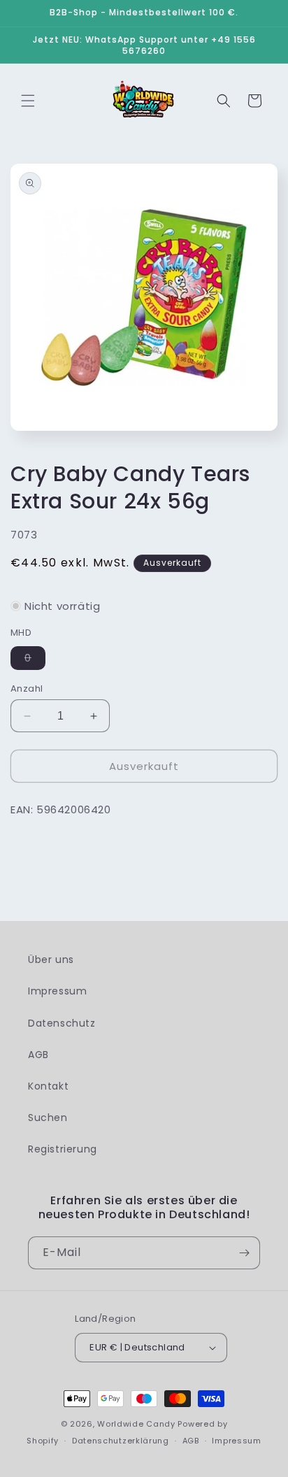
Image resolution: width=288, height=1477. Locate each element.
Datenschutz (62, 1023)
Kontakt (48, 1086)
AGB (38, 1055)
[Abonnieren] (244, 1252)
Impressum (57, 991)
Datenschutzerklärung (120, 1440)
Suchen (48, 1118)
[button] (28, 100)
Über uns (51, 959)
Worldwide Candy (136, 1423)
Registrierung (62, 1149)
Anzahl (26, 688)
